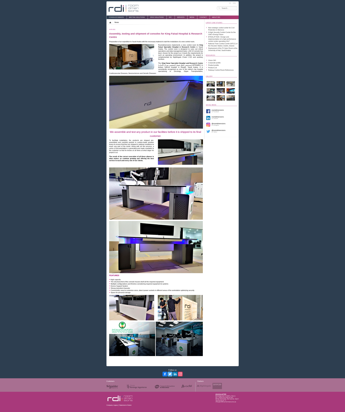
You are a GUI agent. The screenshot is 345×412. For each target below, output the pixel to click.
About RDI (216, 17)
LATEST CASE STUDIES (214, 22)
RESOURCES (210, 55)
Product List (212, 68)
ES (230, 3)
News (117, 22)
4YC (170, 17)
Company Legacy (112, 405)
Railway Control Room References (221, 70)
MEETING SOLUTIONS (137, 17)
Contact (203, 17)
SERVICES (180, 17)
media (192, 17)
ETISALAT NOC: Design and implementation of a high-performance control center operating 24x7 (222, 39)
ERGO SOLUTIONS (157, 17)
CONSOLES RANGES (116, 17)
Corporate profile (214, 63)
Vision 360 (212, 60)
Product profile (213, 65)
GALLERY (209, 76)
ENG (234, 3)
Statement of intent (125, 405)
